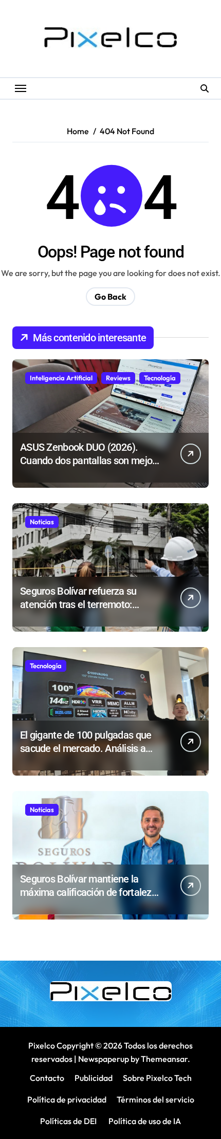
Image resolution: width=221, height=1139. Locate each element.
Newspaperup (103, 1059)
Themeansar (164, 1059)
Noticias (42, 522)
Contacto (47, 1078)
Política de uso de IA (144, 1121)
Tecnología (160, 378)
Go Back (110, 296)
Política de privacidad (66, 1099)
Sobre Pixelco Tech (157, 1078)
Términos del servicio (155, 1099)
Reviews (118, 378)
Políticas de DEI (68, 1121)
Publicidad (94, 1078)
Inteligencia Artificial (61, 378)
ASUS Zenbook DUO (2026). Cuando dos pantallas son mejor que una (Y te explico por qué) (87, 460)
